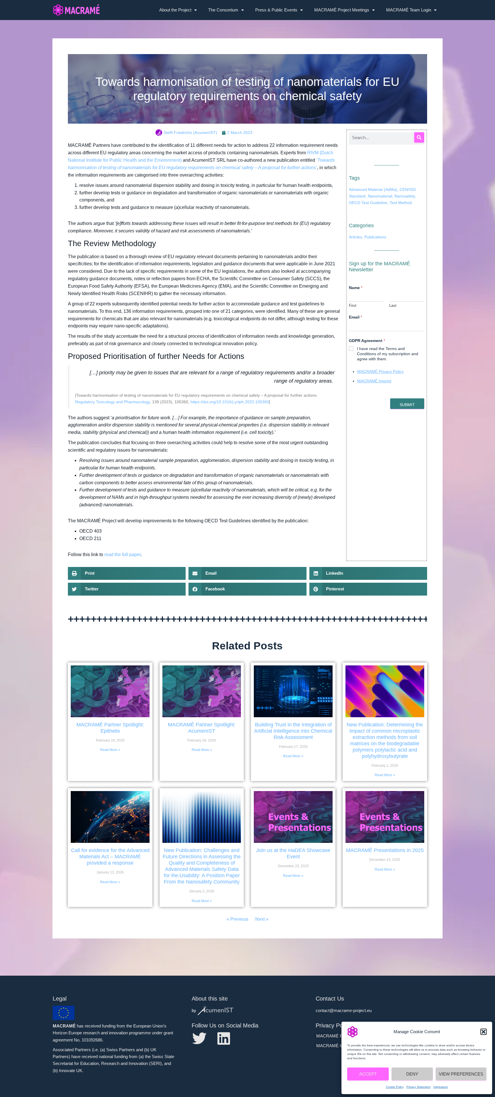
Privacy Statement (418, 1086)
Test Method (401, 202)
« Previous (237, 919)
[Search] (419, 137)
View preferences (461, 1074)
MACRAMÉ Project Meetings (341, 9)
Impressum (440, 1086)
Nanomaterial (380, 196)
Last (392, 305)
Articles (355, 237)
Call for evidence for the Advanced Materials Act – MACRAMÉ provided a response (110, 856)
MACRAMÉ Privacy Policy (380, 371)
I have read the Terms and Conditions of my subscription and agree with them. (387, 353)
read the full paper (122, 554)
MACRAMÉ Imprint (374, 381)
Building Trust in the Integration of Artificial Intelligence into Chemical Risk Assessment (293, 731)
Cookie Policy (395, 1086)
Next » (261, 919)
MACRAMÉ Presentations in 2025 (385, 850)
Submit (407, 404)
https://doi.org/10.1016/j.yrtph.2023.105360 (229, 402)
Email (355, 317)
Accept (368, 1074)
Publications (375, 237)
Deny (412, 1074)
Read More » (110, 750)
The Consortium (223, 9)
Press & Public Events (276, 9)
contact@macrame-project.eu (344, 1010)
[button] (483, 1032)
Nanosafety (404, 196)
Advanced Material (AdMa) (373, 189)
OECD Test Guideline (368, 202)
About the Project (175, 9)
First (352, 305)
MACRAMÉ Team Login (408, 9)
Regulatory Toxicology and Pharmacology (112, 402)
